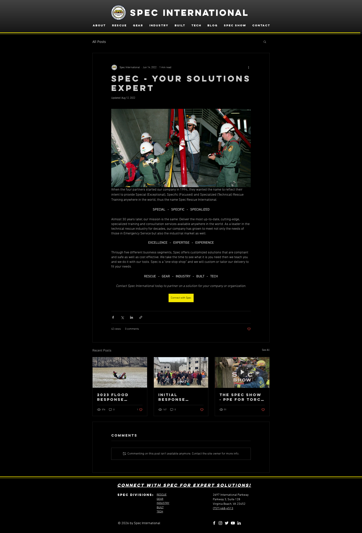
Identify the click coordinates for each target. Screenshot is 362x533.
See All (266, 350)
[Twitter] (226, 523)
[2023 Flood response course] (120, 372)
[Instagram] (220, 523)
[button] (265, 41)
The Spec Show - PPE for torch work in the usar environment (241, 397)
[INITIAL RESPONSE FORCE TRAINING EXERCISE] (181, 372)
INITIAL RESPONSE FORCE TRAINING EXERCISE (180, 397)
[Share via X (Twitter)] (122, 317)
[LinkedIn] (239, 523)
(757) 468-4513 (223, 508)
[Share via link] (141, 317)
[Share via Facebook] (113, 317)
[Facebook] (214, 523)
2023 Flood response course (113, 397)
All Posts (99, 42)
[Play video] (181, 148)
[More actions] (248, 67)
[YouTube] (232, 523)
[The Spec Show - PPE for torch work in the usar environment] (242, 372)
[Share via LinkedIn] (131, 317)
